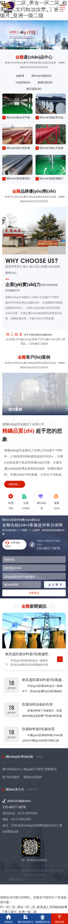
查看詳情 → (15, 484)
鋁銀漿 (20, 75)
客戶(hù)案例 (10, 777)
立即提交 (34, 592)
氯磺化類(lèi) (45, 82)
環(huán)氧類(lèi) (41, 75)
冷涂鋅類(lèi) (22, 82)
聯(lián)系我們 (32, 777)
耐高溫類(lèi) (34, 88)
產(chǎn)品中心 (12, 769)
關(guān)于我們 (33, 769)
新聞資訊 (51, 769)
